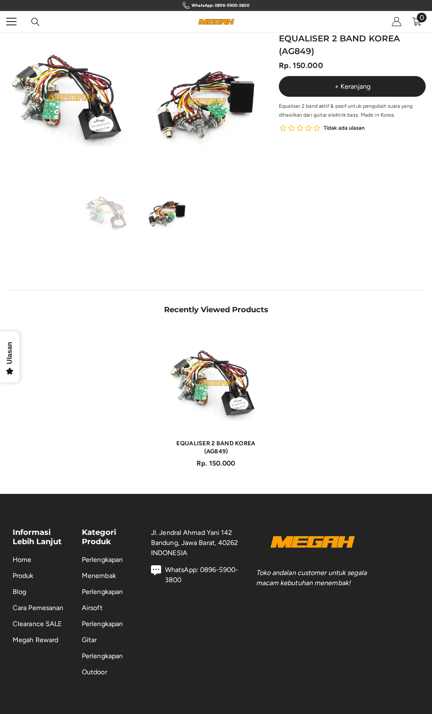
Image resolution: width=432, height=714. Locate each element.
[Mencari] (35, 22)
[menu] (11, 21)
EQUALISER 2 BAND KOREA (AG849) (215, 447)
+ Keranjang (352, 86)
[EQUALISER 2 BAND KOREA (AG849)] (216, 383)
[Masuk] (396, 21)
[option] (71, 97)
